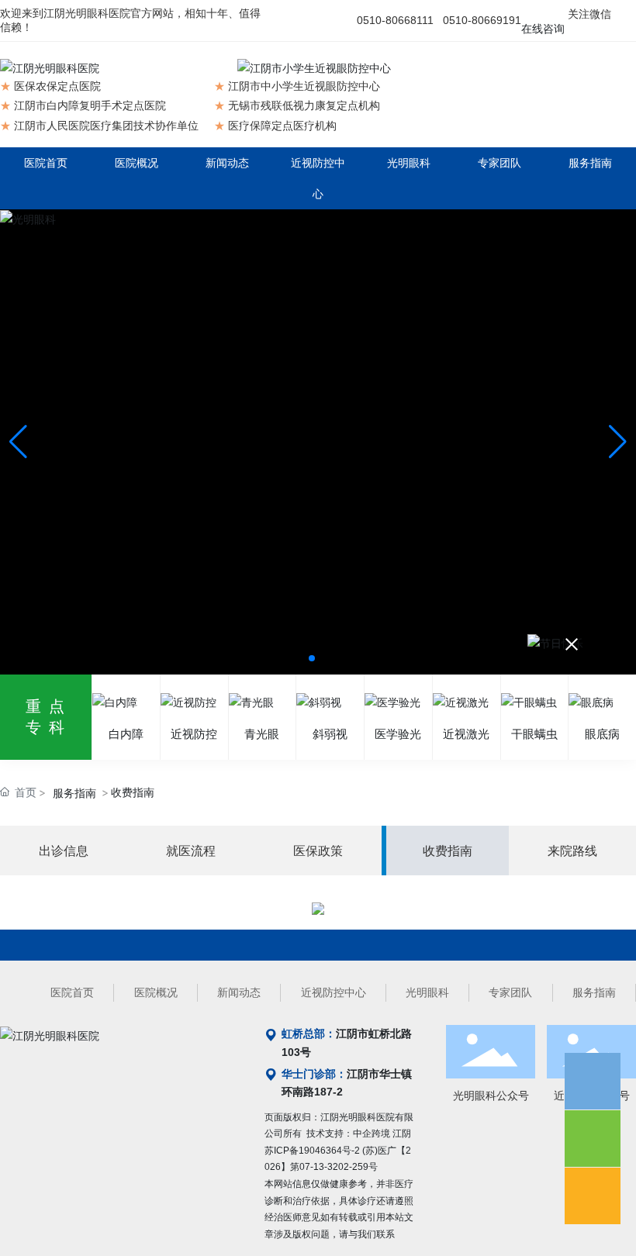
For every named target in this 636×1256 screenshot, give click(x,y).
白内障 (126, 733)
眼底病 (602, 733)
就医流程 (191, 850)
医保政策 (318, 850)
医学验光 (398, 733)
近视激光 (466, 733)
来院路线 (572, 850)
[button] (312, 658)
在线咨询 (543, 28)
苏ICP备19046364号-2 (312, 1150)
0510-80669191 (482, 20)
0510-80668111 (395, 20)
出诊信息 (63, 850)
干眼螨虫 (534, 733)
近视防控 (194, 733)
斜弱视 (330, 733)
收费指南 (447, 850)
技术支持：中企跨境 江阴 (358, 1133)
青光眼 (261, 733)
